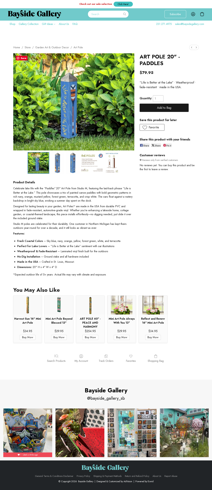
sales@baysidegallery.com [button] (189, 24)
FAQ (75, 24)
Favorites (131, 361)
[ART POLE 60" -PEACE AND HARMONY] (90, 305)
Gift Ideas (48, 24)
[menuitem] (191, 47)
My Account (81, 361)
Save (23, 58)
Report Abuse (170, 476)
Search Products (56, 361)
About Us (64, 24)
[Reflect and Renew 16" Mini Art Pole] (153, 305)
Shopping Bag (156, 361)
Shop (12, 24)
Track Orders (106, 361)
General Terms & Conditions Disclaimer (54, 476)
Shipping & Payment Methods (107, 476)
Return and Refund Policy (137, 476)
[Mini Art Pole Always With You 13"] (121, 305)
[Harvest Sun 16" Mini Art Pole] (27, 305)
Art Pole (78, 47)
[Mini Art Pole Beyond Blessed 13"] (59, 305)
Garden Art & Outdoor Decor (52, 47)
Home (16, 47)
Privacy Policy (83, 476)
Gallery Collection (29, 24)
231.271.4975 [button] (164, 24)
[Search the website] (124, 14)
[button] (123, 4)
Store (28, 47)
